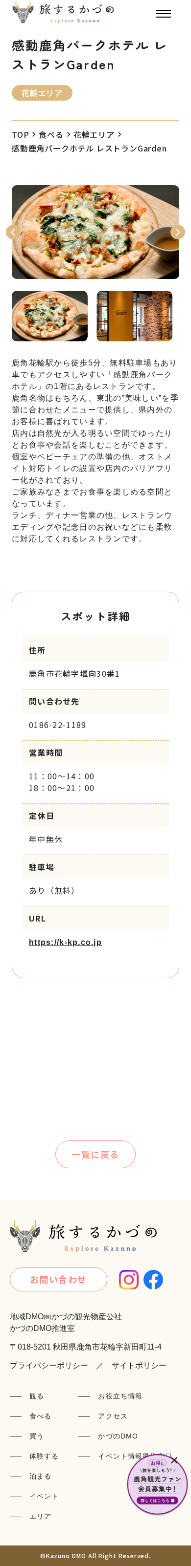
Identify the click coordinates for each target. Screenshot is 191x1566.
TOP (20, 134)
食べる (51, 134)
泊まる (40, 1476)
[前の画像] (13, 232)
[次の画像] (177, 232)
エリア (40, 1516)
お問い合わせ (58, 1279)
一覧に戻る (95, 1154)
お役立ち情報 (120, 1396)
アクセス (112, 1416)
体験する (44, 1456)
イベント (44, 1496)
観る (36, 1396)
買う (36, 1436)
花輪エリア (94, 134)
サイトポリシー (139, 1365)
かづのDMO (118, 1436)
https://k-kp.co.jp (65, 942)
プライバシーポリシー (49, 1365)
